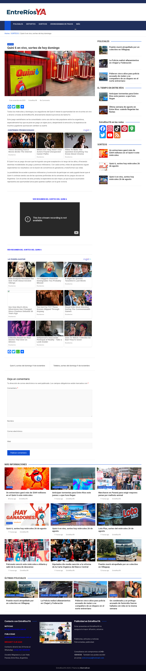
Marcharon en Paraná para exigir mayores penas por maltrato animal (117, 494)
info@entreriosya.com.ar (15, 629)
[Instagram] (110, 128)
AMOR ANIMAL (103, 487)
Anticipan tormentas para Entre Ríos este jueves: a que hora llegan (124, 96)
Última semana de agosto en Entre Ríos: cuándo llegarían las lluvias (124, 109)
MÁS (78, 24)
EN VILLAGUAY (103, 559)
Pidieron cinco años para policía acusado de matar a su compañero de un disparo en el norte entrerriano (124, 77)
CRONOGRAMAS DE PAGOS (61, 24)
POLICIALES (18, 24)
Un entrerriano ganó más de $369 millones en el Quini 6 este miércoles (124, 152)
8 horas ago (12, 499)
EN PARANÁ (112, 487)
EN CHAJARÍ (44, 595)
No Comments (45, 100)
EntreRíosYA (33, 100)
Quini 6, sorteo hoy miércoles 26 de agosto (124, 164)
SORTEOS (43, 24)
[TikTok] (117, 128)
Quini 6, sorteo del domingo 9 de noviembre (27, 366)
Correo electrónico (14, 431)
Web (9, 441)
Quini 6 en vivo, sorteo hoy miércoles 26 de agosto (121, 178)
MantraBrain (85, 668)
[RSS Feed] (117, 135)
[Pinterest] (124, 128)
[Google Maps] (131, 128)
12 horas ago (104, 570)
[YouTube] (110, 135)
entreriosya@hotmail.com (93, 658)
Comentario (12, 388)
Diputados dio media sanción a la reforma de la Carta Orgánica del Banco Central (71, 565)
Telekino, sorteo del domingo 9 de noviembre (71, 366)
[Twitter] (102, 135)
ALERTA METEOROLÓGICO (60, 487)
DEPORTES (30, 24)
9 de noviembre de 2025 (17, 100)
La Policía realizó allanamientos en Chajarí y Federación (124, 61)
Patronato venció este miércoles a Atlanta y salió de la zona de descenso (26, 565)
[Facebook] (102, 128)
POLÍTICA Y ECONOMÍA (59, 559)
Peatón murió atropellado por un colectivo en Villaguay (124, 48)
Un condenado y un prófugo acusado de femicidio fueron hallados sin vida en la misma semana (123, 604)
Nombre (10, 421)
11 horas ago (58, 499)
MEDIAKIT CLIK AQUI (13, 642)
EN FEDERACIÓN (54, 595)
